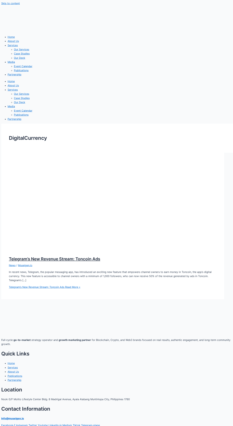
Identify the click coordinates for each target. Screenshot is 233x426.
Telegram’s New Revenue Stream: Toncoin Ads (54, 258)
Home (11, 37)
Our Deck (19, 57)
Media (11, 62)
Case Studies (22, 53)
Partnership (14, 74)
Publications (21, 70)
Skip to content (10, 3)
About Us (13, 41)
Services (13, 45)
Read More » (44, 287)
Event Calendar (23, 66)
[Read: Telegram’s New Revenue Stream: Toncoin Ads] (90, 250)
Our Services (21, 49)
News (12, 265)
